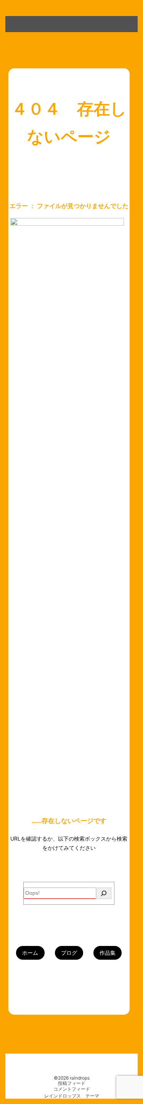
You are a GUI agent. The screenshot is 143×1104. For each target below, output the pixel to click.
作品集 (108, 952)
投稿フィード (71, 1083)
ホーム (30, 952)
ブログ (69, 952)
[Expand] (12, 22)
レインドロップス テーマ (71, 1096)
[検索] (103, 893)
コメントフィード (71, 1089)
